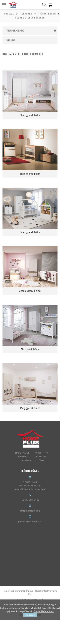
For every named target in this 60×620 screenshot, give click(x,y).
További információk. (44, 611)
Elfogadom (30, 615)
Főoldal (9, 14)
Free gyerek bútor (30, 173)
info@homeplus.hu (30, 510)
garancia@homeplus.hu (30, 521)
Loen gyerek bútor (30, 232)
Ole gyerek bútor (30, 349)
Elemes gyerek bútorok (30, 18)
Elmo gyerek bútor (30, 115)
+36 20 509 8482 (30, 500)
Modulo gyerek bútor (30, 291)
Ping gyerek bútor (30, 408)
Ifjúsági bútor (47, 14)
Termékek (26, 14)
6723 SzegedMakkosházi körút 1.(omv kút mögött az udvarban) (30, 485)
